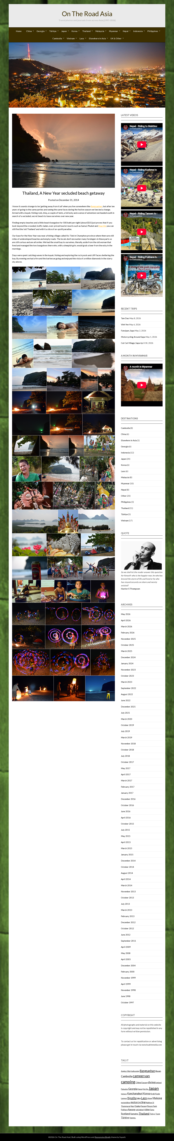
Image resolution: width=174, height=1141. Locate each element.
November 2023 (128, 669)
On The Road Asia (87, 14)
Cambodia (57, 38)
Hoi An (145, 1089)
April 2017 (126, 774)
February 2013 (127, 916)
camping (128, 1081)
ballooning (135, 1071)
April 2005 (126, 959)
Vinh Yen (125, 324)
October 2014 (127, 867)
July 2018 (125, 756)
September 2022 (128, 688)
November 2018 (128, 743)
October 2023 (127, 676)
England (158, 1083)
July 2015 (125, 830)
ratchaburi (140, 1110)
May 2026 (125, 614)
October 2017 (127, 762)
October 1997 (127, 1002)
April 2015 (126, 842)
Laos (82, 38)
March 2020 (126, 719)
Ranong (131, 1109)
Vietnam (71, 38)
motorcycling (138, 1102)
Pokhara (124, 1110)
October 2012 (127, 928)
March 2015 (126, 848)
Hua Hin (102, 226)
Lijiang (149, 1098)
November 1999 (128, 978)
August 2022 (127, 694)
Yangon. (132, 1118)
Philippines (152, 31)
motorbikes (125, 1102)
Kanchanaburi (135, 1093)
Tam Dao (125, 318)
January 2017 (127, 793)
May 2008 (125, 953)
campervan (141, 1076)
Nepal (125, 31)
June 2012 (125, 934)
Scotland (125, 1113)
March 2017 (126, 780)
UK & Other (116, 38)
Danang (144, 1083)
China (29, 31)
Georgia (41, 31)
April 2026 (126, 620)
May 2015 (125, 836)
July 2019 (125, 731)
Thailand (86, 31)
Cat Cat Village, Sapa (130, 343)
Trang (157, 1114)
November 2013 (128, 891)
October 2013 (127, 897)
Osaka (137, 1106)
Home (18, 31)
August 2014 (127, 873)
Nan (132, 1106)
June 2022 (125, 700)
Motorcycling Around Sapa (133, 337)
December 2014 (128, 860)
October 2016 (127, 805)
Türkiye (53, 31)
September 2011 (128, 941)
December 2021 (128, 706)
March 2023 (126, 682)
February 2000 (127, 971)
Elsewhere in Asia (97, 38)
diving (151, 1082)
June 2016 (125, 811)
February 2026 (127, 632)
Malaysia (99, 31)
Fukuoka (124, 1089)
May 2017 (125, 768)
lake (139, 1098)
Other (123, 496)
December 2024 (128, 657)
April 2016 (126, 817)
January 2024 (127, 663)
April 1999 (126, 984)
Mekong (157, 1098)
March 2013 (126, 910)
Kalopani (124, 1094)
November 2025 (128, 639)
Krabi (153, 1094)
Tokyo (152, 1114)
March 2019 (126, 737)
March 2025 (126, 651)
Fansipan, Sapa (127, 330)
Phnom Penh (152, 1106)
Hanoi (140, 1089)
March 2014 (126, 885)
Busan (158, 1071)
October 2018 (127, 749)
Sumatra (134, 1113)
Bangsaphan (96, 206)
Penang (144, 1106)
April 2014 (126, 879)
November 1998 (128, 990)
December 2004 (128, 965)
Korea (74, 31)
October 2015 (127, 823)
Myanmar (113, 31)
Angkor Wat (126, 1071)
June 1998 (125, 996)
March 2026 (126, 626)
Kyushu (131, 1098)
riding (147, 1109)
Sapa (152, 1110)
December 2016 (128, 799)
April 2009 (126, 947)
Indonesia (138, 31)
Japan (64, 31)
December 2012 (128, 922)
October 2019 (127, 725)
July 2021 (125, 712)
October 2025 (127, 645)
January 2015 (127, 854)
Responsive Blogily (103, 1137)
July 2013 (125, 904)
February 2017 (127, 787)
